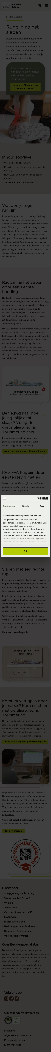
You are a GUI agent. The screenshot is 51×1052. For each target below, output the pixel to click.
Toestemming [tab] (9, 506)
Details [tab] (25, 506)
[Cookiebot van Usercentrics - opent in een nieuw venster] (36, 498)
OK (25, 551)
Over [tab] (42, 506)
